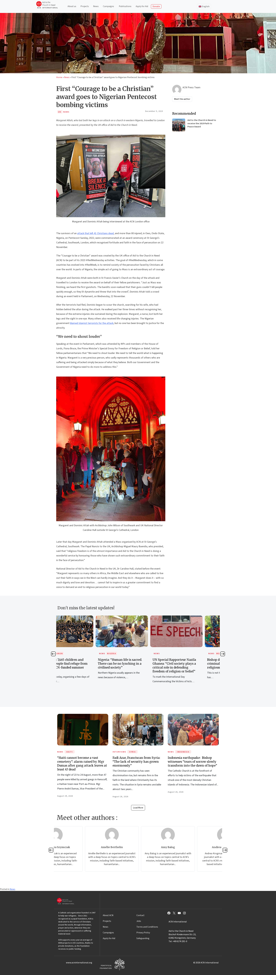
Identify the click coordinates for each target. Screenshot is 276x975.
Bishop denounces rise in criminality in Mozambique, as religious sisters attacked (191, 663)
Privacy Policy (143, 932)
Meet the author (182, 99)
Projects (84, 6)
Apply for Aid (142, 6)
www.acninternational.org (79, 962)
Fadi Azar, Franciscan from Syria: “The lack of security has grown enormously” (136, 761)
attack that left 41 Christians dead (95, 233)
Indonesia (183, 751)
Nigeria (73, 653)
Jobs (138, 921)
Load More (138, 807)
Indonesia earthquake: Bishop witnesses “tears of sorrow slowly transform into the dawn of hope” (192, 761)
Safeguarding (142, 938)
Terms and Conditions (147, 926)
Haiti (69, 751)
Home (59, 77)
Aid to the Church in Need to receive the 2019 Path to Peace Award (201, 123)
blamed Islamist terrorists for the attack (91, 323)
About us (72, 6)
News (96, 6)
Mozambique (185, 653)
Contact (140, 915)
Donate (156, 6)
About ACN (108, 915)
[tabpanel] (83, 650)
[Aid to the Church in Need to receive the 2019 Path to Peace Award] (178, 125)
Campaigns (108, 6)
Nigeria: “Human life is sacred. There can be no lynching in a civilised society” (82, 663)
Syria (132, 751)
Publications (125, 6)
